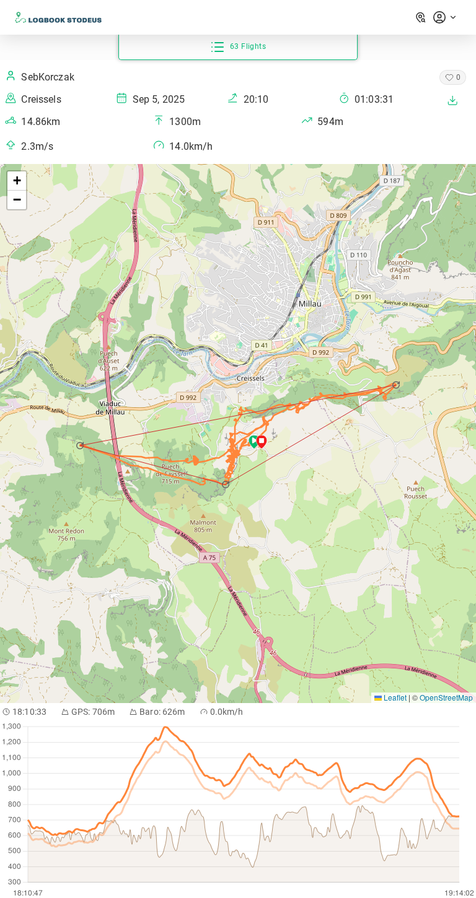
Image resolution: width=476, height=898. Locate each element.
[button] (226, 484)
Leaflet (394, 697)
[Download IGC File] (452, 100)
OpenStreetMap (446, 697)
